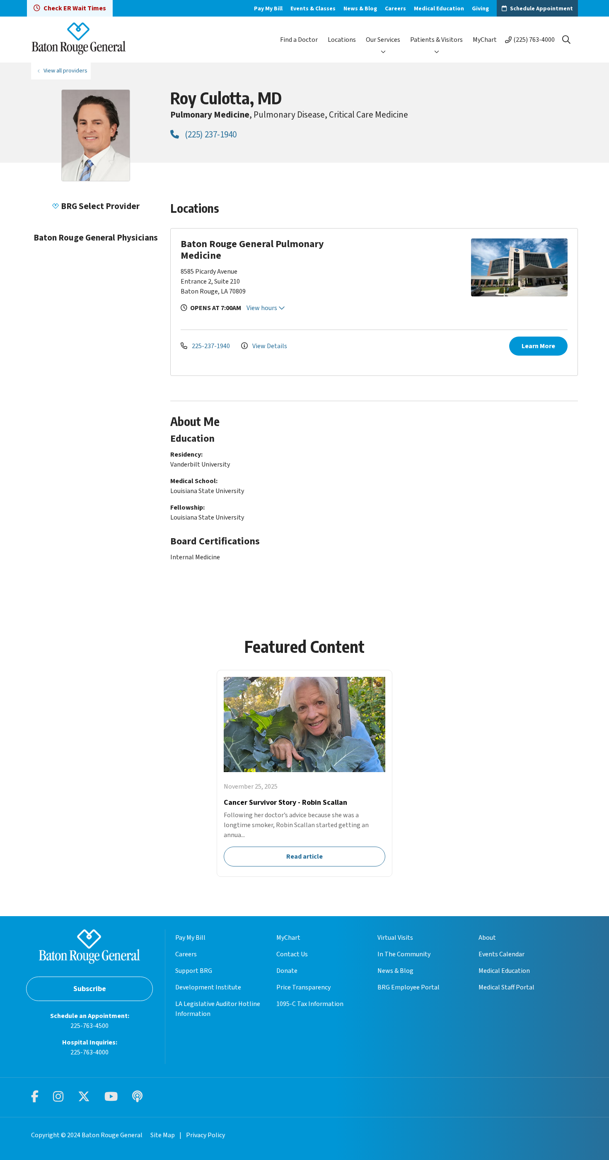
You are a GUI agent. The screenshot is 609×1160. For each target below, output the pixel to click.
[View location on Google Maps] (417, 267)
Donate (286, 970)
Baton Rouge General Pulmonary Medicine (252, 250)
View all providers (65, 70)
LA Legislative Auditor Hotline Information (217, 1008)
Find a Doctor (299, 39)
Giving (480, 9)
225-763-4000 (89, 1052)
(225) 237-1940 (210, 134)
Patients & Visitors (436, 39)
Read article (304, 773)
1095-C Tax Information (309, 1003)
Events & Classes (313, 9)
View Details (269, 346)
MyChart (485, 39)
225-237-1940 (211, 346)
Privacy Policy (205, 1135)
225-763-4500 (89, 1025)
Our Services (383, 39)
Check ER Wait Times (75, 8)
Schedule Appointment (541, 9)
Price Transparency (303, 987)
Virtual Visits (395, 937)
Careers (395, 9)
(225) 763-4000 (534, 39)
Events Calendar (501, 954)
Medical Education (439, 9)
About (487, 937)
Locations (342, 39)
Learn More (538, 346)
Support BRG (193, 970)
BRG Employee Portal (408, 987)
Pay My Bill (268, 9)
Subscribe (89, 989)
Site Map (162, 1135)
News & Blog (360, 9)
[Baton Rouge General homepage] (78, 40)
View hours (262, 308)
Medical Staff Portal (506, 987)
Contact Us (292, 954)
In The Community (403, 954)
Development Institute (208, 987)
